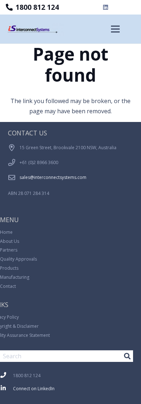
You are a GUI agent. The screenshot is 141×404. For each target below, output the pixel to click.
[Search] (127, 356)
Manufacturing (14, 277)
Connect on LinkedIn (34, 388)
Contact (8, 286)
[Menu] (115, 29)
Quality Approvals (18, 259)
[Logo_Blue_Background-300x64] (35, 29)
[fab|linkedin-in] (6, 389)
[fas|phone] (6, 376)
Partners (8, 250)
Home (6, 232)
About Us (9, 241)
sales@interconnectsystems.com (53, 177)
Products (9, 268)
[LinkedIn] (105, 7)
